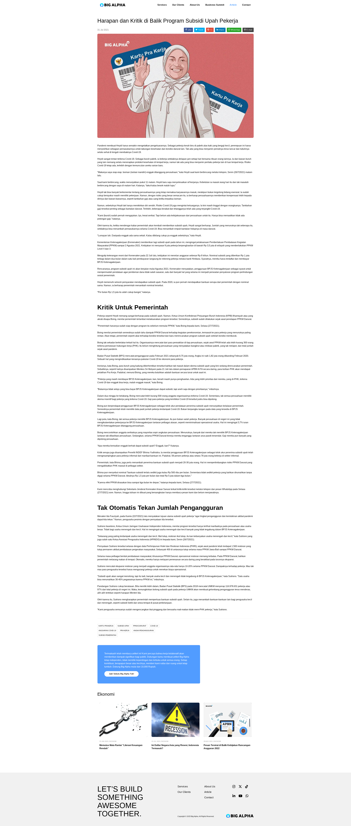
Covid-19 (154, 626)
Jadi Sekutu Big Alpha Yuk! (121, 674)
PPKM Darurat (139, 626)
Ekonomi (112, 741)
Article (233, 5)
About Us (195, 5)
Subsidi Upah (123, 626)
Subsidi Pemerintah (107, 635)
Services (162, 5)
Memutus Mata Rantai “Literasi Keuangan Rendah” (120, 747)
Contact (246, 5)
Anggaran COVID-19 (107, 631)
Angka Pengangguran (143, 631)
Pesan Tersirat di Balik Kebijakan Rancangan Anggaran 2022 (227, 747)
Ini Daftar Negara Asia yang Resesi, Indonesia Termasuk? (175, 747)
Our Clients (178, 5)
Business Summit (214, 5)
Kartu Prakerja (106, 626)
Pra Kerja (124, 631)
